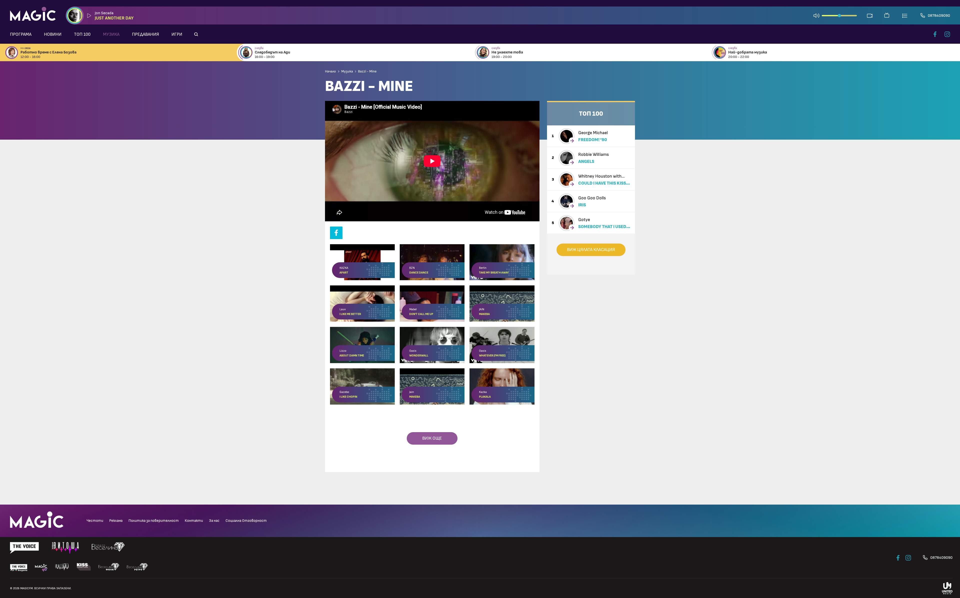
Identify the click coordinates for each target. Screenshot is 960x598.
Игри (177, 34)
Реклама (115, 521)
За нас (214, 521)
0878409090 (939, 15)
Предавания (145, 34)
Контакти (194, 521)
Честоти (94, 521)
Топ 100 (82, 34)
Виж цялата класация (591, 250)
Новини (53, 34)
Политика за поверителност (153, 521)
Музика (111, 34)
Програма (21, 34)
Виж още (432, 438)
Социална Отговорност (246, 521)
